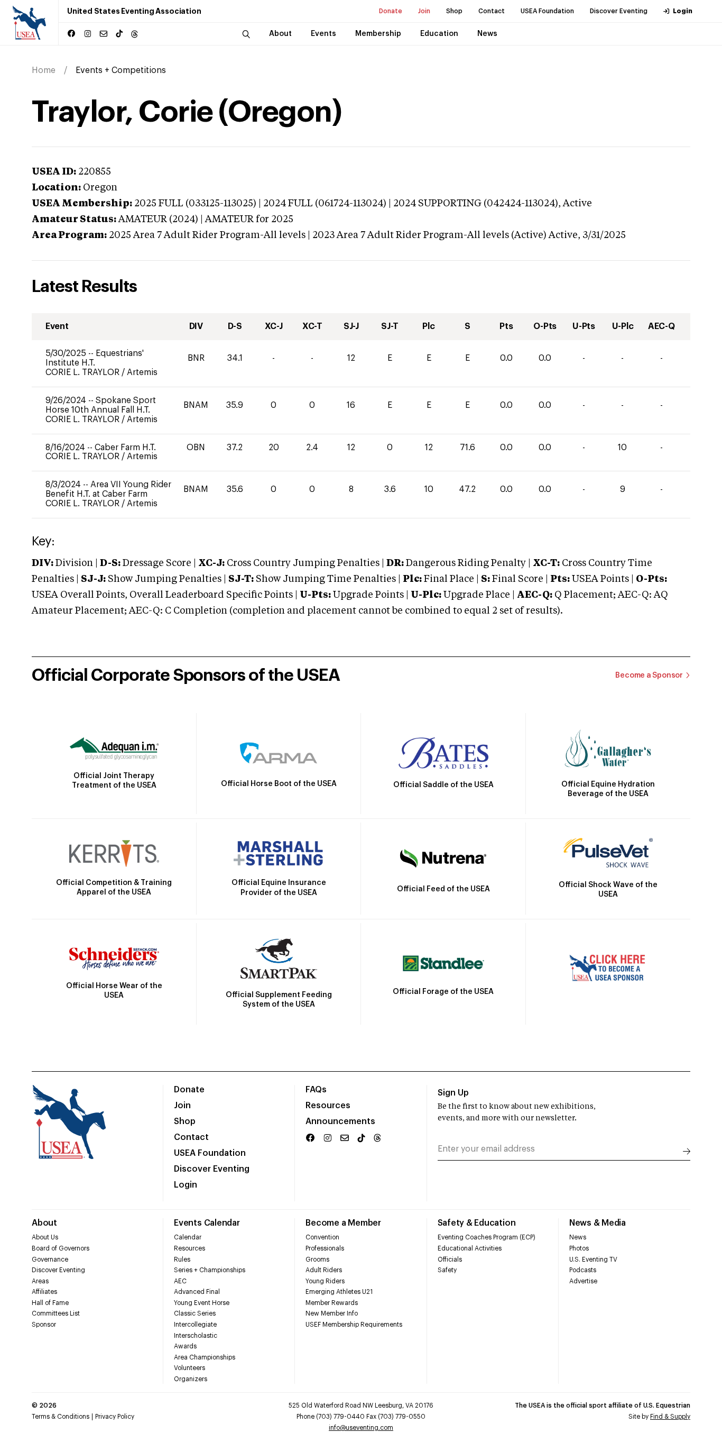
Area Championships (204, 1357)
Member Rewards (332, 1303)
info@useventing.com (361, 1428)
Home (43, 70)
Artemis (142, 372)
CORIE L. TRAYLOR (83, 372)
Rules (182, 1259)
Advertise (583, 1281)
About (44, 1223)
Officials (450, 1259)
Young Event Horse (201, 1303)
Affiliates (44, 1292)
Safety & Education (477, 1223)
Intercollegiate (195, 1324)
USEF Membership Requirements (354, 1324)
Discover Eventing (618, 11)
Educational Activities (470, 1248)
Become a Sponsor (649, 675)
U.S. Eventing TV (593, 1259)
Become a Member (343, 1223)
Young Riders (325, 1281)
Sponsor (44, 1324)
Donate (390, 11)
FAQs (316, 1089)
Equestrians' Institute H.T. (94, 358)
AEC (180, 1281)
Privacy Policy (114, 1416)
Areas (40, 1281)
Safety (447, 1270)
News (577, 1237)
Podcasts (582, 1270)
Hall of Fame (50, 1303)
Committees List (56, 1313)
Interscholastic (195, 1336)
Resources (328, 1105)
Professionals (325, 1248)
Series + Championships (209, 1270)
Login (682, 11)
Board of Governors (60, 1248)
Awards (185, 1346)
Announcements (340, 1121)
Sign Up (453, 1093)
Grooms (317, 1259)
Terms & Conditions (60, 1416)
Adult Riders (324, 1270)
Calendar (187, 1237)
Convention (322, 1237)
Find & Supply (670, 1416)
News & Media (597, 1223)
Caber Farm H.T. (125, 447)
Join (424, 11)
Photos (579, 1248)
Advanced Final (197, 1292)
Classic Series (195, 1313)
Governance (50, 1259)
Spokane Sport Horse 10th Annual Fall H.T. (100, 405)
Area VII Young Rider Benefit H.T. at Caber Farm (108, 489)
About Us (45, 1237)
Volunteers (189, 1368)
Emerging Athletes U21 (339, 1292)
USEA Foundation (547, 11)
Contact (491, 11)
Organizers (190, 1379)
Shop (454, 11)
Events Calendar (206, 1223)
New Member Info (332, 1313)
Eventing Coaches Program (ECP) (486, 1237)
